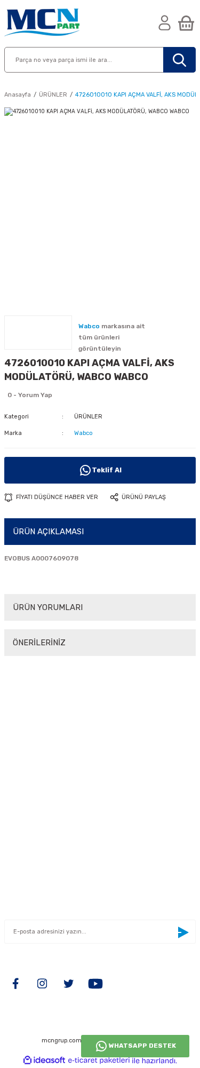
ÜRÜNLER (88, 416)
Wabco (83, 433)
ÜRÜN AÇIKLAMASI (48, 531)
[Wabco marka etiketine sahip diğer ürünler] (38, 332)
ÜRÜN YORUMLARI (48, 607)
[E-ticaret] (99, 1061)
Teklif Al (107, 470)
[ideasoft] (44, 1060)
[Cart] (186, 23)
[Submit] (183, 932)
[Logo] (41, 23)
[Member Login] (164, 23)
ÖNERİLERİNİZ (39, 642)
